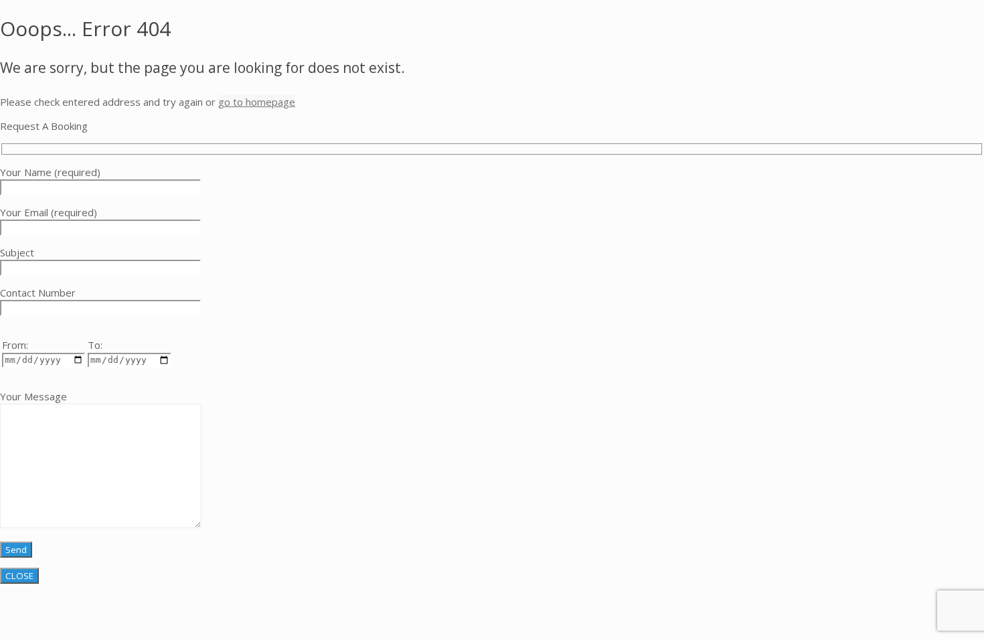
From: (15, 344)
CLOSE (19, 576)
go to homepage (256, 101)
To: (95, 344)
